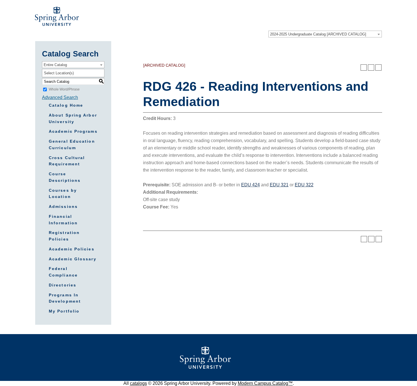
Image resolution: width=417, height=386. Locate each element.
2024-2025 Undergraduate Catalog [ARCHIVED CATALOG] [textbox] (318, 34)
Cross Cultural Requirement (67, 160)
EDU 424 (250, 184)
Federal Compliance (63, 271)
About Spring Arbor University (73, 118)
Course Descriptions (65, 177)
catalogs (138, 383)
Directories (62, 285)
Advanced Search (60, 97)
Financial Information (63, 219)
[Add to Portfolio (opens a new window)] (364, 67)
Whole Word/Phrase (64, 89)
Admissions (63, 206)
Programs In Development (65, 298)
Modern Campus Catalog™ (265, 383)
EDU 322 (304, 184)
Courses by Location (63, 193)
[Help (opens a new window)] (378, 67)
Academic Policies (71, 249)
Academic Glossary (72, 259)
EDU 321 (279, 184)
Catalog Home (66, 105)
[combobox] (325, 34)
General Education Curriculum (72, 144)
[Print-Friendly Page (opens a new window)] (371, 67)
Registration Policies (64, 235)
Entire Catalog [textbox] (55, 65)
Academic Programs (73, 131)
